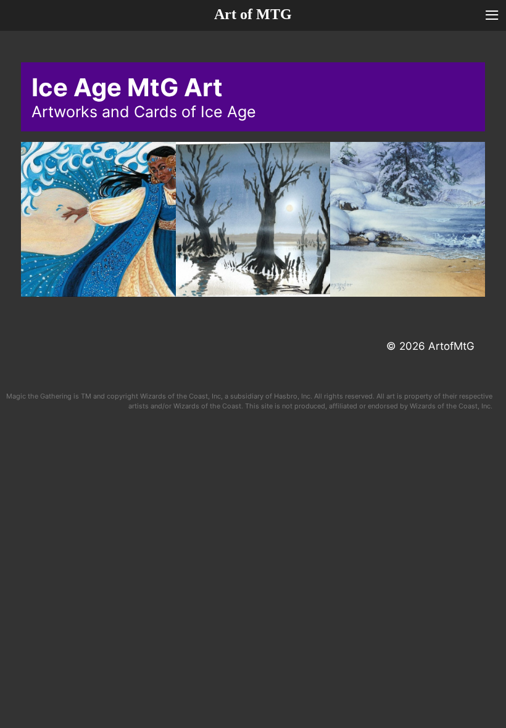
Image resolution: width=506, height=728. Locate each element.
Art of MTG (253, 14)
